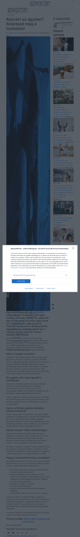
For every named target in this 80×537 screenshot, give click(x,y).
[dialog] (40, 268)
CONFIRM (21, 281)
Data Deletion (29, 288)
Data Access (40, 288)
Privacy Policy (51, 288)
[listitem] (40, 275)
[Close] (74, 249)
